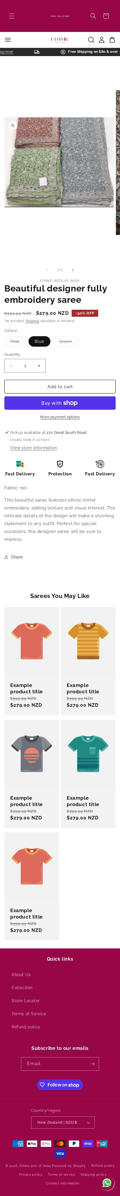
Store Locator (26, 1000)
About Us (21, 974)
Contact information (63, 1183)
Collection (22, 987)
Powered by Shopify (69, 1166)
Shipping (32, 321)
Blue (39, 341)
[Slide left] (47, 270)
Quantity (12, 354)
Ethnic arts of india (35, 1166)
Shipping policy (94, 1175)
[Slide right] (72, 270)
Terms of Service (29, 1013)
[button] (11, 16)
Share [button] (17, 557)
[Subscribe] (92, 1064)
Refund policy (26, 1027)
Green (68, 343)
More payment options (60, 417)
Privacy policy (31, 1175)
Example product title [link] (26, 688)
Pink (18, 343)
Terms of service (61, 1175)
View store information (33, 447)
